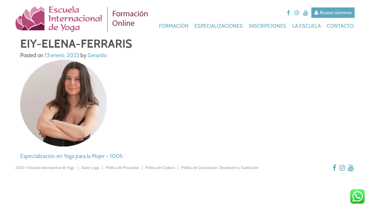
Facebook (288, 13)
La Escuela (307, 26)
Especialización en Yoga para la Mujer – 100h (71, 156)
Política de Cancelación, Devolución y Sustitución (219, 167)
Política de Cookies (160, 167)
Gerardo (97, 55)
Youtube (305, 13)
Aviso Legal (90, 167)
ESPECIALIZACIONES (219, 26)
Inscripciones (268, 26)
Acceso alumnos (336, 12)
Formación (174, 26)
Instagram (296, 13)
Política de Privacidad (122, 167)
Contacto (340, 26)
